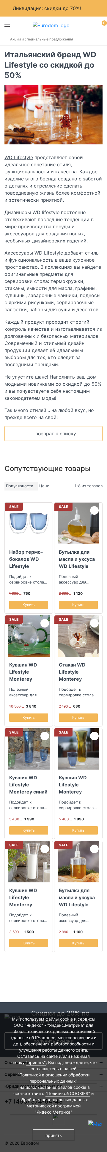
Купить (29, 604)
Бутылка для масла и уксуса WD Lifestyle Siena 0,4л (77, 559)
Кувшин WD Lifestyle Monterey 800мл (23, 897)
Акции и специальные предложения (41, 39)
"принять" (36, 1062)
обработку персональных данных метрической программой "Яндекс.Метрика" (53, 1105)
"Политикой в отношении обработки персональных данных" (53, 1077)
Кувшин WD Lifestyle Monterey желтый (73, 785)
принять (53, 1135)
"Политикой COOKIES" (67, 1093)
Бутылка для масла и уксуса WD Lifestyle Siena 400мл (77, 897)
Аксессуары (18, 253)
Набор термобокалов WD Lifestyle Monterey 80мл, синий (28, 559)
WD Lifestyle (18, 157)
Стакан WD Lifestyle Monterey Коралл (72, 672)
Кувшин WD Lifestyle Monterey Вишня (23, 672)
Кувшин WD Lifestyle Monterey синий (28, 785)
